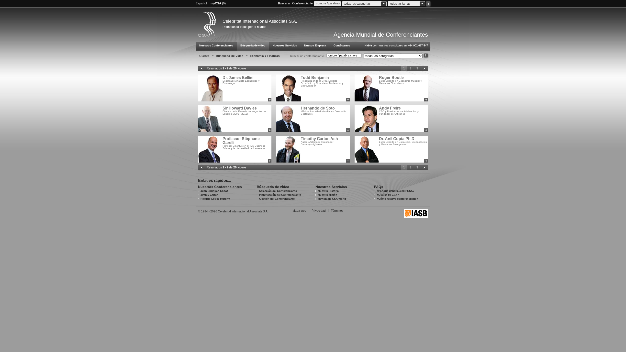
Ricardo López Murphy (215, 198)
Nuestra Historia (328, 190)
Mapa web (299, 210)
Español (201, 3)
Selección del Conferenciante (278, 190)
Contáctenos (342, 45)
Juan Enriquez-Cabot (214, 190)
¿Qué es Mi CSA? (388, 194)
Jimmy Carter (209, 194)
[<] (201, 68)
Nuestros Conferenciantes (216, 45)
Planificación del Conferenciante (280, 194)
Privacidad (319, 210)
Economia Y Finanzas (265, 56)
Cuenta (204, 56)
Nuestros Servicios (285, 45)
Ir (426, 55)
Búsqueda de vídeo (252, 45)
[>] (424, 68)
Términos (337, 210)
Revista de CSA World (332, 198)
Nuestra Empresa (315, 45)
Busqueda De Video (229, 56)
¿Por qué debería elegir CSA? (395, 190)
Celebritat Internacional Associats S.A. (260, 21)
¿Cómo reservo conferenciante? (397, 198)
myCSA (216, 3)
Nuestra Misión (327, 194)
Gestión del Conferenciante (277, 198)
